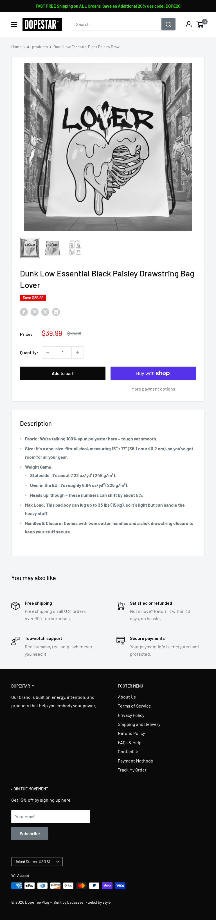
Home (16, 46)
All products (37, 46)
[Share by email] (56, 311)
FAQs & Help (129, 742)
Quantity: (29, 352)
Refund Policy (131, 733)
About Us (127, 696)
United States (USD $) (32, 861)
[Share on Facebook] (24, 311)
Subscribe (30, 833)
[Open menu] (14, 24)
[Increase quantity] (78, 352)
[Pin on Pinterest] (35, 311)
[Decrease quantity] (48, 352)
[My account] (189, 24)
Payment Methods (135, 760)
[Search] (168, 24)
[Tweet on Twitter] (45, 311)
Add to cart (63, 373)
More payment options (153, 388)
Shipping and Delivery (139, 724)
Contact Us (129, 751)
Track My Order (132, 769)
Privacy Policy (131, 715)
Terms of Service (134, 705)
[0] (200, 24)
